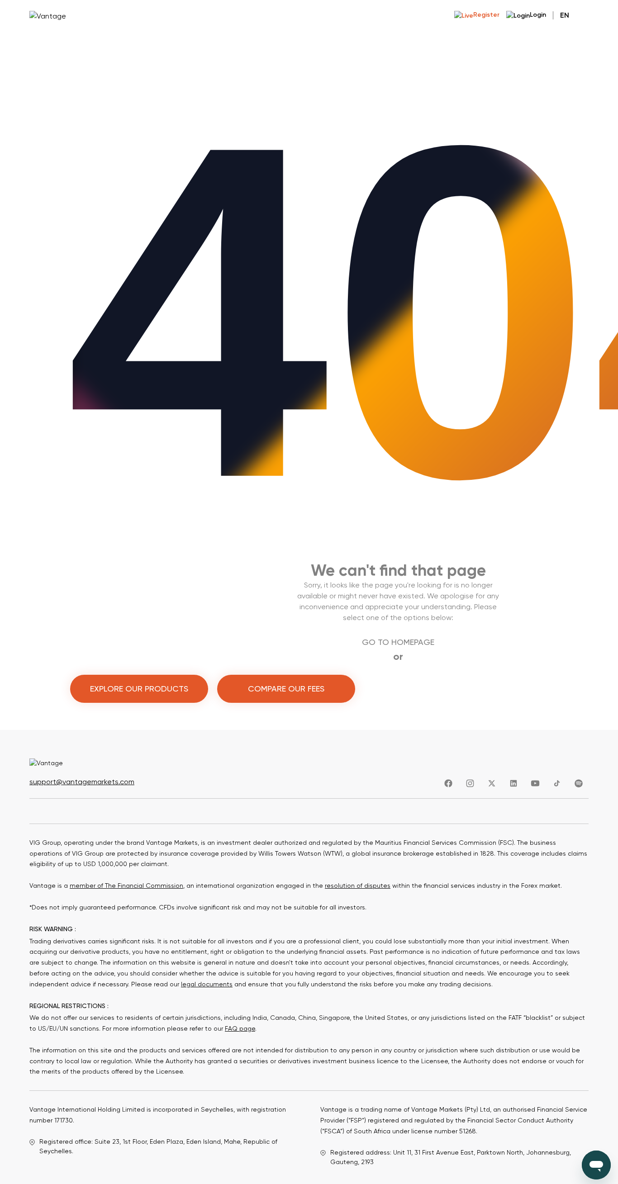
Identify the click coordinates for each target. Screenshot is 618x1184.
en (564, 15)
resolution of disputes (357, 885)
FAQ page (240, 1028)
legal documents (207, 984)
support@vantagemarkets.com (81, 781)
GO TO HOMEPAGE (398, 642)
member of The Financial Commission (126, 885)
